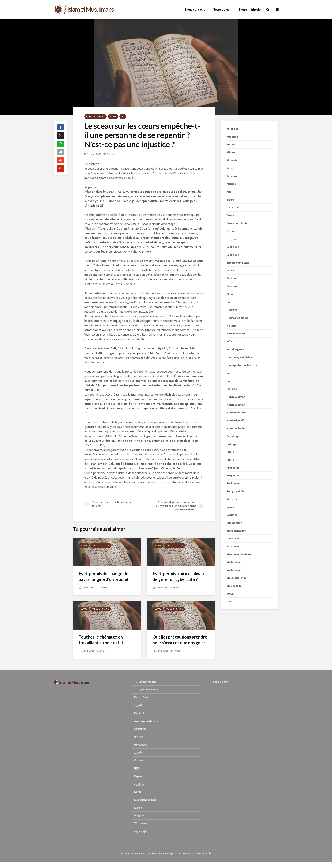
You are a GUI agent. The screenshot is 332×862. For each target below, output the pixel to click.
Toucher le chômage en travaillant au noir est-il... (102, 639)
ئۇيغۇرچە (139, 784)
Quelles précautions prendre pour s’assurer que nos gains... (180, 639)
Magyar (139, 815)
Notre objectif (222, 9)
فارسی (138, 752)
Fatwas (113, 116)
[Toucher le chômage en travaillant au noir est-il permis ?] (107, 615)
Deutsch (139, 713)
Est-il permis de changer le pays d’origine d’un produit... (105, 576)
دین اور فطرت (142, 831)
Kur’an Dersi (141, 697)
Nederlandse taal (145, 799)
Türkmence (141, 823)
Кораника (140, 729)
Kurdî (137, 792)
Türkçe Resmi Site (145, 681)
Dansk (138, 807)
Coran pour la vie (95, 116)
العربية (138, 705)
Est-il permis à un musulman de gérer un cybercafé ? (178, 576)
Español (139, 776)
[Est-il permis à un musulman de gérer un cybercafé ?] (181, 551)
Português (140, 744)
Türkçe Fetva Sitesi (146, 689)
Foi (122, 116)
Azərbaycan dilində (146, 721)
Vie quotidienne (100, 545)
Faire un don (220, 681)
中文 (137, 768)
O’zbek (138, 760)
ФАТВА (138, 736)
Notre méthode (250, 9)
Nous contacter (195, 9)
